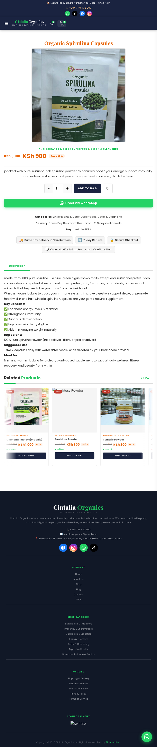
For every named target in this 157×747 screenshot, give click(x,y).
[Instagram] (89, 13)
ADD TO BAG (87, 188)
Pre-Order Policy (78, 688)
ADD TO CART (23, 455)
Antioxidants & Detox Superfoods (64, 149)
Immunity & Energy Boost (78, 628)
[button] (52, 23)
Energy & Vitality (78, 639)
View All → (147, 377)
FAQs (79, 599)
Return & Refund (78, 683)
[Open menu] (6, 23)
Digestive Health (78, 649)
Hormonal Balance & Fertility (78, 654)
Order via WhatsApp (81, 203)
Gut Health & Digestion (79, 634)
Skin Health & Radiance (78, 623)
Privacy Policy (78, 693)
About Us (78, 579)
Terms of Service (78, 698)
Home (78, 574)
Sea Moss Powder (63, 439)
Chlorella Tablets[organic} (21, 439)
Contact (78, 594)
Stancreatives (113, 742)
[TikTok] (74, 13)
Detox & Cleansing (104, 149)
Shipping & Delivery (78, 678)
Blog (78, 589)
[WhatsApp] (67, 13)
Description (17, 266)
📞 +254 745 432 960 (78, 7)
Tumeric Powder (110, 439)
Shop (78, 584)
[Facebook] (82, 13)
